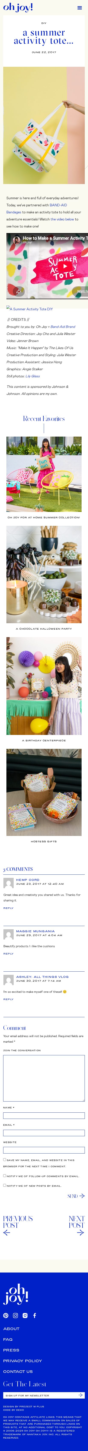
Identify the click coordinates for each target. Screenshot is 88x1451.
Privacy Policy (22, 1361)
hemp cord (28, 879)
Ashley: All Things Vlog (42, 976)
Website (10, 1142)
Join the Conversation (22, 1050)
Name (9, 1107)
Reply (8, 908)
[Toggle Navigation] (80, 7)
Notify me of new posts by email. (34, 1186)
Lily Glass (32, 376)
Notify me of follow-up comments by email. (43, 1176)
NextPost (77, 1222)
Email (9, 1125)
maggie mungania (35, 931)
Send (73, 1196)
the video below (62, 219)
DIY (44, 23)
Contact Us (18, 1371)
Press (11, 1350)
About (11, 1329)
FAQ (8, 1339)
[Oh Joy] (17, 7)
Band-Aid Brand (62, 326)
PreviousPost (18, 1222)
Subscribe (81, 1395)
